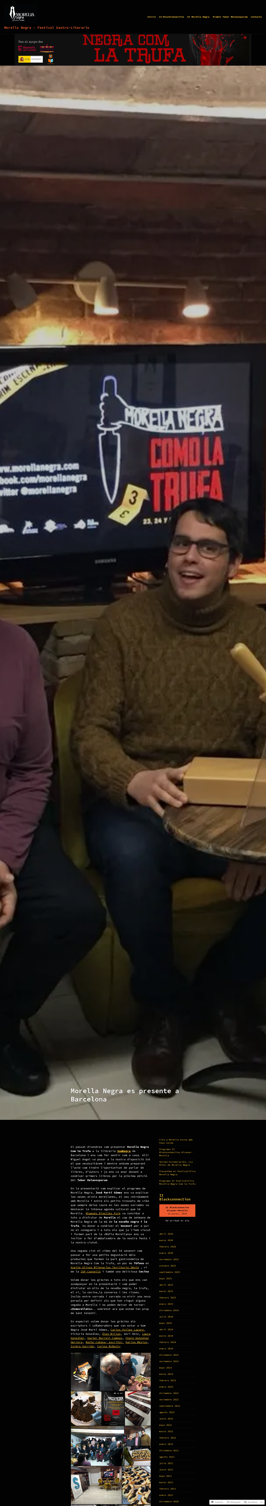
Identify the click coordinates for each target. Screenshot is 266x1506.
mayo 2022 (165, 1425)
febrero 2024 (167, 1342)
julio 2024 (166, 1316)
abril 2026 (166, 1233)
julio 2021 (166, 1463)
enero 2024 (166, 1348)
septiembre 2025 (169, 1272)
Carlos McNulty (109, 1346)
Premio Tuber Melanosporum (230, 16)
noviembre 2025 (169, 1259)
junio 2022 (166, 1418)
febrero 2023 (167, 1380)
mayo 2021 (165, 1476)
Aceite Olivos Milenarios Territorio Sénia (105, 1267)
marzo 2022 (166, 1431)
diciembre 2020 (169, 1501)
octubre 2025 (167, 1265)
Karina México (136, 1342)
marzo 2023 (166, 1374)
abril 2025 (166, 1284)
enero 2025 (166, 1304)
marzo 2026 (166, 1240)
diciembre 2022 (169, 1393)
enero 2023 (166, 1386)
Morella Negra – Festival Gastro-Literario (46, 27)
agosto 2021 (167, 1456)
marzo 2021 (166, 1482)
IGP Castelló (91, 1271)
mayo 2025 (165, 1278)
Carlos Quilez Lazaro (127, 1329)
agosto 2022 (167, 1412)
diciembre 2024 (169, 1310)
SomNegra (124, 1151)
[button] (85, 1372)
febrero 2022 (167, 1437)
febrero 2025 (167, 1297)
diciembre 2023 (169, 1355)
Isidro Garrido (82, 1346)
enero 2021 (166, 1495)
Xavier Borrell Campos (104, 1338)
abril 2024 (166, 1329)
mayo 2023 (165, 1367)
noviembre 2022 (169, 1399)
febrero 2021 (167, 1488)
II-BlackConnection (171, 16)
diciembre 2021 (169, 1450)
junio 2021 (166, 1469)
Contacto (256, 16)
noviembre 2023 (169, 1361)
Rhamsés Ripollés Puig (103, 1213)
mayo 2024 (165, 1323)
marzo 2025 (166, 1291)
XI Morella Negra (198, 16)
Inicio (151, 16)
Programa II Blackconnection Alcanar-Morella (176, 1152)
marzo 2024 (166, 1335)
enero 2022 (166, 1444)
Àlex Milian (111, 1333)
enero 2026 (166, 1253)
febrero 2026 (167, 1246)
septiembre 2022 (169, 1405)
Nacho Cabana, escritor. (105, 1342)
